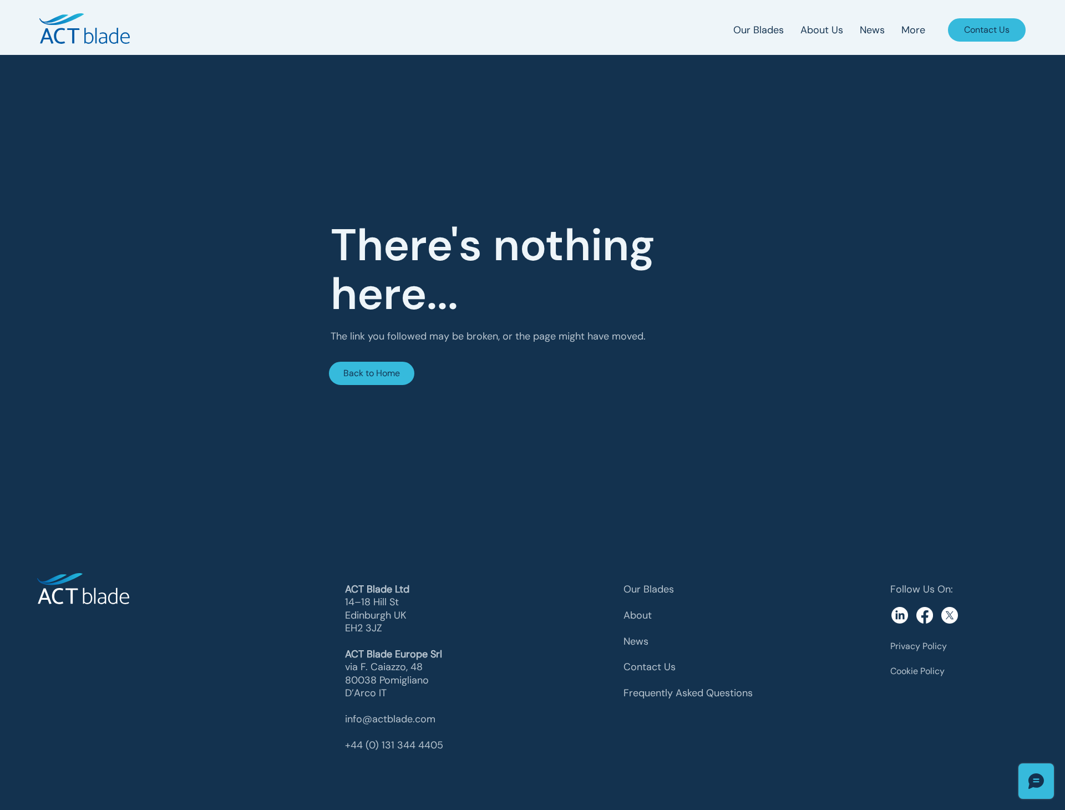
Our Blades (648, 589)
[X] (949, 615)
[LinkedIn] (899, 615)
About (637, 615)
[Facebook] (924, 615)
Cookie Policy (917, 671)
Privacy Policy (918, 646)
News (635, 641)
